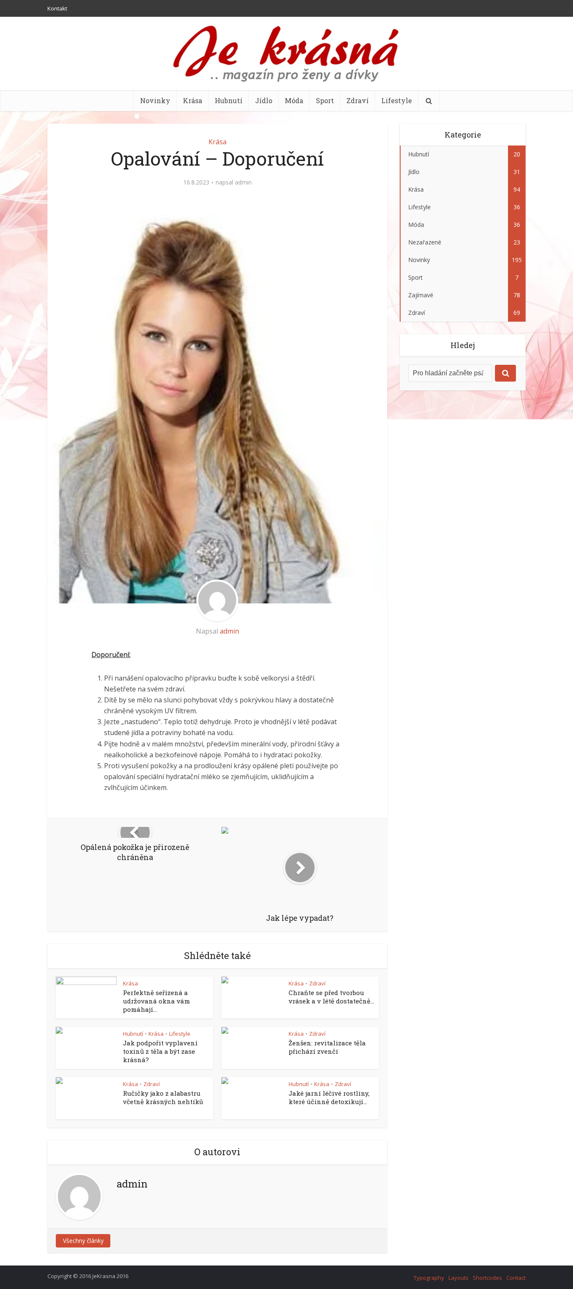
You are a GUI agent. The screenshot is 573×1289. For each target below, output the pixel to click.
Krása (192, 100)
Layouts (458, 1277)
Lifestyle (396, 100)
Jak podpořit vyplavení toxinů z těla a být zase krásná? (160, 1051)
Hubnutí (228, 100)
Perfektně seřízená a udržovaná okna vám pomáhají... (156, 1001)
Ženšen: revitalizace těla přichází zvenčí (327, 1047)
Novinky (155, 100)
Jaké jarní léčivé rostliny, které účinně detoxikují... (329, 1097)
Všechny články (83, 1241)
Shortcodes (487, 1277)
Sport (325, 100)
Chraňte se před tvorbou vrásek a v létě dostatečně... (331, 996)
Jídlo (263, 100)
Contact (516, 1277)
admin (243, 182)
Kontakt (57, 8)
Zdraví (357, 100)
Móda (294, 100)
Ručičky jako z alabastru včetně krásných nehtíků (163, 1097)
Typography (429, 1277)
